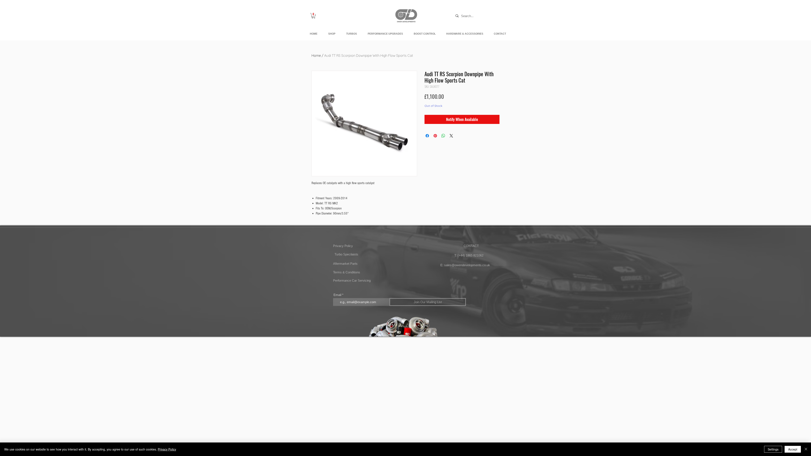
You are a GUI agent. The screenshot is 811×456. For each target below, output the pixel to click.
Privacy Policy (167, 449)
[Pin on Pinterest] (435, 135)
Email (337, 294)
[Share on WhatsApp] (443, 135)
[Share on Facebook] (427, 135)
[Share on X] (451, 135)
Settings (773, 449)
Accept (792, 449)
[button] (313, 15)
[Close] (805, 449)
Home (316, 55)
